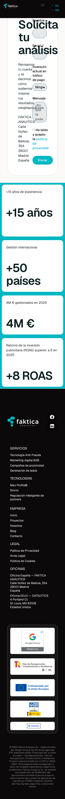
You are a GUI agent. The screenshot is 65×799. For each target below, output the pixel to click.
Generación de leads (23, 470)
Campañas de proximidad (27, 465)
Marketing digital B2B (24, 460)
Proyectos (16, 520)
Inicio (13, 515)
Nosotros (16, 526)
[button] (43, 5)
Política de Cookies (22, 561)
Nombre (38, 20)
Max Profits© (18, 485)
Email (37, 46)
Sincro (14, 490)
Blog (13, 531)
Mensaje (39, 98)
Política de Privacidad (24, 551)
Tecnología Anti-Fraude (25, 455)
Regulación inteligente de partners (27, 497)
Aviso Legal (17, 556)
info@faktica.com (31, 108)
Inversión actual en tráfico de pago (39, 73)
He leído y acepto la (40, 139)
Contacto (16, 536)
